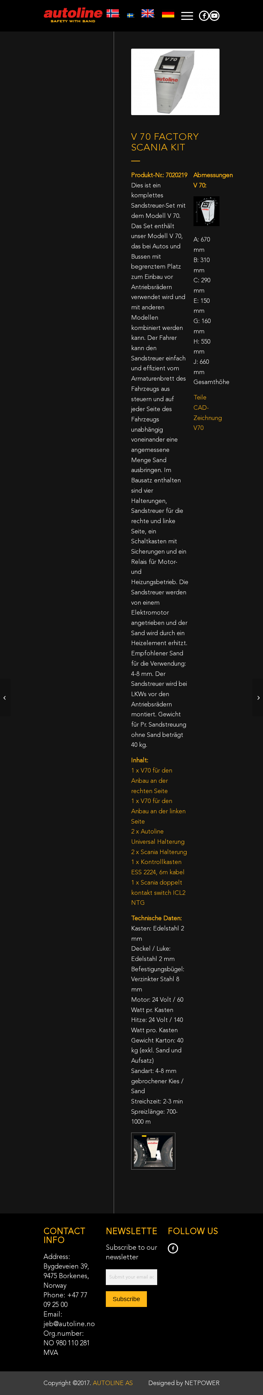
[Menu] (183, 15)
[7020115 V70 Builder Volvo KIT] (257, 697)
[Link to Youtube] (214, 16)
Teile (199, 398)
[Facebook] (173, 1248)
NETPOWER (202, 1383)
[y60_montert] (153, 1151)
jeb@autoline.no (69, 1324)
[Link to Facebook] (204, 16)
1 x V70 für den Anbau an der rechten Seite (151, 781)
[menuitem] (183, 15)
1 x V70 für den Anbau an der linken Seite (158, 811)
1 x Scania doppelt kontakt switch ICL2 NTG (158, 893)
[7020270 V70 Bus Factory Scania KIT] (5, 697)
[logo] (73, 15)
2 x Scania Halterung (159, 852)
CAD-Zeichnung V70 (207, 418)
